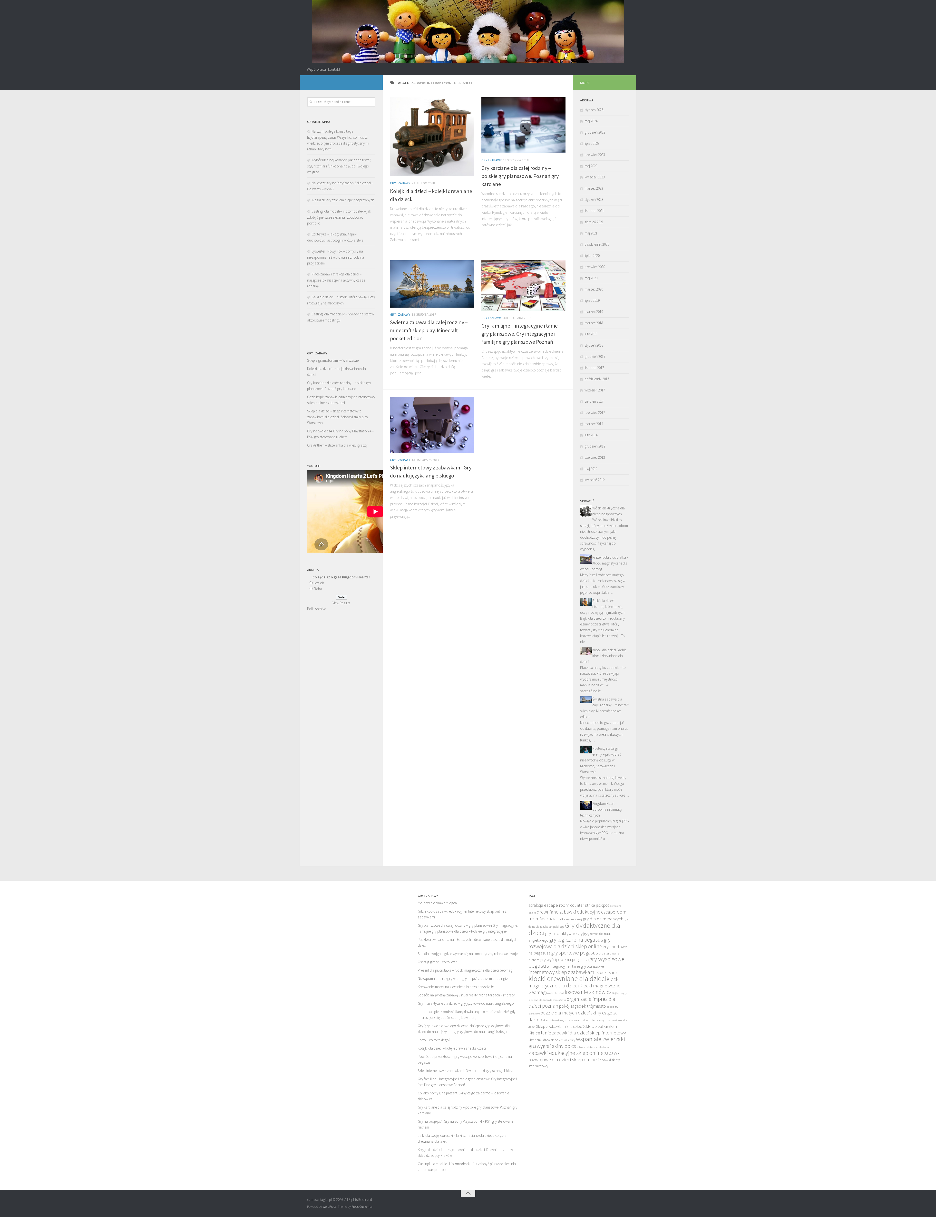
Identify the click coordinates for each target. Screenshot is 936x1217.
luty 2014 (591, 435)
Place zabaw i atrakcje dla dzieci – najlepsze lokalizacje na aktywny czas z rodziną (336, 280)
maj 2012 (591, 468)
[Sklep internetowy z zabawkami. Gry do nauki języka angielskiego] (432, 425)
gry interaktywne (561, 933)
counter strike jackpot (589, 905)
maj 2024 (591, 121)
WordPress (329, 1207)
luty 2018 (591, 334)
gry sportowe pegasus (574, 952)
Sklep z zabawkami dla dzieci (559, 1026)
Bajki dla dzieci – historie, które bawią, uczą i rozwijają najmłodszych (602, 606)
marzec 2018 (594, 323)
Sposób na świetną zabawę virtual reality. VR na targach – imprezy (466, 995)
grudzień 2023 (595, 132)
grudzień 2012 (595, 446)
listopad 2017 (594, 367)
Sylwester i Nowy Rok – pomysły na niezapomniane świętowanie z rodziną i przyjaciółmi (336, 257)
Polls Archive (316, 608)
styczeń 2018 (594, 345)
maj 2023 (591, 166)
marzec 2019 (594, 311)
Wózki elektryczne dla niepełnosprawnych (343, 200)
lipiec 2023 (592, 143)
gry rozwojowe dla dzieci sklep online (569, 943)
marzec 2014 (594, 423)
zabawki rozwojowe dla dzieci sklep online (574, 1056)
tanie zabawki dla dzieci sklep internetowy (583, 1033)
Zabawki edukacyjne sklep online (566, 1052)
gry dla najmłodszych (603, 919)
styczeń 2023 (594, 199)
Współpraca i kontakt (323, 69)
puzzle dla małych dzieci (565, 1013)
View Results (341, 603)
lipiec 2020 (592, 255)
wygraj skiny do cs (556, 1045)
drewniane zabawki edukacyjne (568, 912)
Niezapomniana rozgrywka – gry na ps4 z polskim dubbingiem (464, 978)
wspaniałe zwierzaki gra (576, 1042)
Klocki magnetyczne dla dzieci (574, 982)
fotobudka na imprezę (566, 919)
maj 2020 (591, 278)
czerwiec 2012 (595, 457)
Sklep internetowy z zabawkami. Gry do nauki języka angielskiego (466, 1070)
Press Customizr (361, 1207)
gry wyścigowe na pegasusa (564, 959)
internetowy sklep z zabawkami (561, 972)
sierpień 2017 (594, 401)
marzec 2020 (594, 289)
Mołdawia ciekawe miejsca (437, 903)
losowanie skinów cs (588, 991)
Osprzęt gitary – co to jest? (437, 962)
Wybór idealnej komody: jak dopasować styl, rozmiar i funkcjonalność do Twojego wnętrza (339, 166)
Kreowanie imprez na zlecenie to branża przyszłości (456, 986)
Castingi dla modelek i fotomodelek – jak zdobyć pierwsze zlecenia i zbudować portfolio (339, 217)
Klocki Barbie (608, 972)
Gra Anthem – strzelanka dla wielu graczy (337, 445)
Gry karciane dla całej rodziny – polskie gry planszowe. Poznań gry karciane (520, 176)
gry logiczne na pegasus (576, 939)
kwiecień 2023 (595, 177)
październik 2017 (597, 379)
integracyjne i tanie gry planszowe (577, 966)
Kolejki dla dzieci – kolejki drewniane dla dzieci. (452, 1048)
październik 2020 (597, 244)
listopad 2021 (594, 210)
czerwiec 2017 (595, 412)
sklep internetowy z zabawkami (562, 1020)
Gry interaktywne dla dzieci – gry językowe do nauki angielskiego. (466, 1003)
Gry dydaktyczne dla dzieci (574, 929)
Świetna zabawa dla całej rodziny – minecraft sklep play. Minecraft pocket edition (429, 330)
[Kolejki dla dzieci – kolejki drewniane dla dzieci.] (432, 136)
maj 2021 (591, 233)
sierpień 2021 (594, 222)
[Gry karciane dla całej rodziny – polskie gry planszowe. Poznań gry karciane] (523, 125)
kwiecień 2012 (595, 479)
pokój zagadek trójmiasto (582, 1006)
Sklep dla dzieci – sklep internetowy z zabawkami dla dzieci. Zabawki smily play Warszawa (337, 417)
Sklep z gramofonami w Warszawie (333, 360)
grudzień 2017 (595, 356)
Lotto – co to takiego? (434, 1040)
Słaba (317, 588)
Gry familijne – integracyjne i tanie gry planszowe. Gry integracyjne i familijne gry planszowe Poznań (519, 333)
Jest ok (318, 583)
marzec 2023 (594, 188)
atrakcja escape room (548, 905)
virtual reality (567, 1040)
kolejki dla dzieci (555, 993)
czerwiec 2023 (595, 154)
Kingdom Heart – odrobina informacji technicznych (601, 809)
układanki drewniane (543, 1040)
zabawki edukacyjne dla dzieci (593, 1047)
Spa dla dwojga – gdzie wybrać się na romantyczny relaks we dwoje (467, 953)
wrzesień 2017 (595, 390)
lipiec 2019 (592, 300)
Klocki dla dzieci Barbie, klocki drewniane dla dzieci (603, 656)
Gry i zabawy (400, 183)
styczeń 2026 (594, 109)
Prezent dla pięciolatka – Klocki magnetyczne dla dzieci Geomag (604, 563)
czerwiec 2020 (595, 266)
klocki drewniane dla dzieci (567, 978)
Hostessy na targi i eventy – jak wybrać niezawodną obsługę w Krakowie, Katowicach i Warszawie (600, 760)
